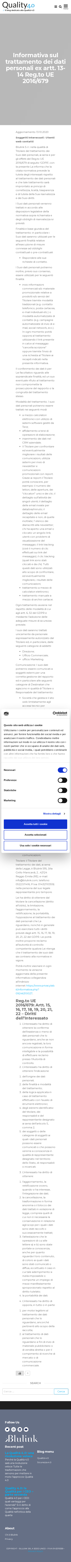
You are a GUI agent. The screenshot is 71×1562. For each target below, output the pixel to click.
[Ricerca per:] (35, 1391)
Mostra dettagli (52, 813)
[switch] (62, 780)
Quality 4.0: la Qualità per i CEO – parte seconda (19, 1491)
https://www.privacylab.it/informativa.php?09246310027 (35, 989)
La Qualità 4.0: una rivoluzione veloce (19, 1454)
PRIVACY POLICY (35, 1551)
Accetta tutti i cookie (35, 824)
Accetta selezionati (35, 834)
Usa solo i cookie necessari (35, 845)
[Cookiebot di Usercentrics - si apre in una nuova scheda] (52, 714)
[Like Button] (20, 1373)
